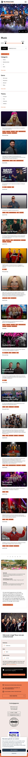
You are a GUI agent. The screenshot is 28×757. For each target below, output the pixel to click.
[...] (11, 129)
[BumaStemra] (14, 735)
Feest (17, 131)
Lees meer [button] (13, 23)
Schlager (11, 546)
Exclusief (6, 15)
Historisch (5, 101)
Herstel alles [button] (4, 54)
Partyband (11, 15)
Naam (4, 649)
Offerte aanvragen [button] (7, 604)
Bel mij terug (6, 674)
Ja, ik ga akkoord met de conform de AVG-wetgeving (14, 670)
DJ (3, 64)
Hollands (4, 103)
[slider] (5, 43)
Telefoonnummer (6, 655)
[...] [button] (24, 117)
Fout (4, 99)
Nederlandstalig (22, 131)
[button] (24, 115)
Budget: (2, 43)
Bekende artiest (6, 62)
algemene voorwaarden (18, 669)
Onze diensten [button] (13, 696)
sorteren (4, 48)
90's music (5, 78)
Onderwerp (5, 642)
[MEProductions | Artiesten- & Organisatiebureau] (7, 1)
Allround (4, 82)
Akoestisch (5, 80)
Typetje (4, 131)
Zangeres (8, 131)
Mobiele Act (11, 406)
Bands (2, 15)
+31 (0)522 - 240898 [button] (13, 712)
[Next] (20, 557)
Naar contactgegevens (11, 664)
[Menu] (25, 2)
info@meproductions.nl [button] (14, 715)
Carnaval (4, 96)
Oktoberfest (14, 133)
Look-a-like (5, 298)
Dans (4, 66)
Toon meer (3, 70)
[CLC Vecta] (14, 722)
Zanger (11, 160)
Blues (4, 85)
